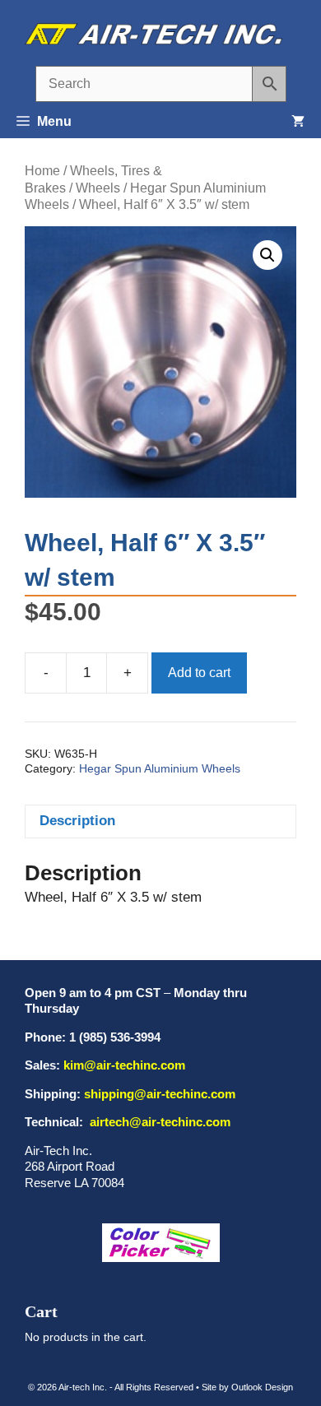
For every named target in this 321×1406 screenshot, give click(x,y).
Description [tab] (77, 820)
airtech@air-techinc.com (158, 1122)
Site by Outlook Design (247, 1387)
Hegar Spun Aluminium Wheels (159, 769)
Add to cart (199, 673)
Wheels (98, 188)
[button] (267, 255)
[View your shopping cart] (298, 121)
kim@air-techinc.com (124, 1065)
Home (42, 171)
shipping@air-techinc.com (159, 1094)
